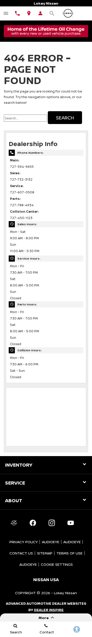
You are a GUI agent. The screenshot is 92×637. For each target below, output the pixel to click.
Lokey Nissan (65, 592)
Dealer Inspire (49, 609)
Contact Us (21, 553)
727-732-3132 (21, 179)
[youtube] (70, 523)
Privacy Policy (23, 541)
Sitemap (44, 553)
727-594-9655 (22, 167)
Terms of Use (69, 553)
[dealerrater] (13, 523)
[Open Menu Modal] (6, 13)
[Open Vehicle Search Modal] (51, 13)
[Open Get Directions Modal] (28, 13)
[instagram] (51, 523)
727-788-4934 (22, 205)
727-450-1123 (21, 218)
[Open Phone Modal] (17, 13)
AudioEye (50, 541)
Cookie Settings (57, 564)
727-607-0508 (22, 192)
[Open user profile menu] (40, 13)
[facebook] (32, 523)
